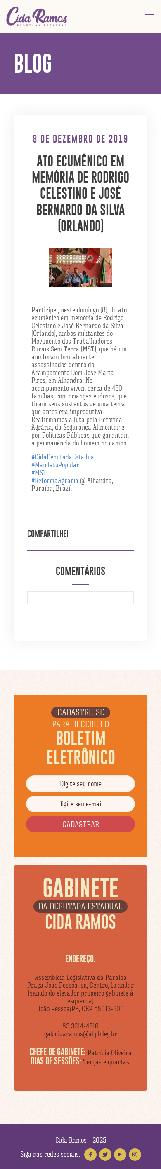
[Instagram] (135, 1154)
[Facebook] (90, 1154)
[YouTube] (120, 1154)
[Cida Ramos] (37, 16)
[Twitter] (105, 1154)
